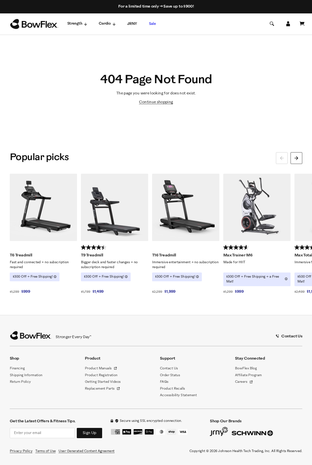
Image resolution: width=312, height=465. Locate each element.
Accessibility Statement (178, 395)
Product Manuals (101, 369)
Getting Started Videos (103, 382)
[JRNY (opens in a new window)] (219, 432)
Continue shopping (156, 102)
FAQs (164, 382)
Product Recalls (172, 389)
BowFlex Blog (246, 368)
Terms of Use (45, 451)
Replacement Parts (102, 389)
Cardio (105, 24)
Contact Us (169, 368)
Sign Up (89, 433)
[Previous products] (282, 158)
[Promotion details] (55, 276)
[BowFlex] (34, 24)
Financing (17, 368)
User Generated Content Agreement (86, 451)
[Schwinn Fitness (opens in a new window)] (253, 434)
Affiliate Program (248, 375)
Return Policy (20, 382)
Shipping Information (26, 375)
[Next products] (296, 158)
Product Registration (101, 375)
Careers (244, 382)
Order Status (170, 375)
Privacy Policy (21, 451)
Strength (74, 24)
